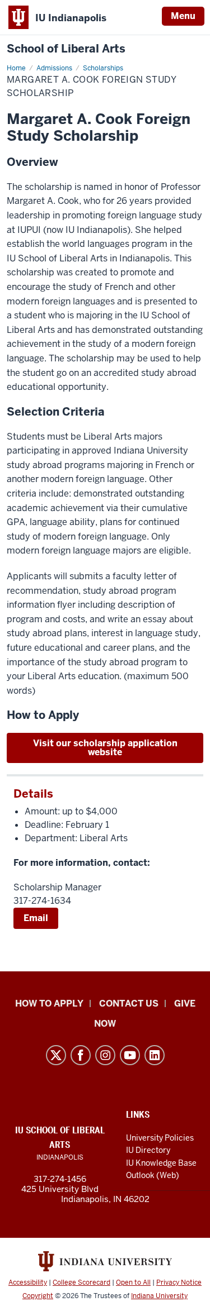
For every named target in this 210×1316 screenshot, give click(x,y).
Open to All (133, 1282)
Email (36, 918)
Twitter (56, 1055)
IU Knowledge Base (161, 1163)
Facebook (81, 1055)
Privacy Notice (179, 1282)
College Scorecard (81, 1282)
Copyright (37, 1295)
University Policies (160, 1138)
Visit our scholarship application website (105, 747)
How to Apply (49, 1003)
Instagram (105, 1055)
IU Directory (148, 1150)
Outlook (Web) (152, 1175)
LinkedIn (154, 1055)
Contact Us (128, 1003)
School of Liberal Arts (66, 48)
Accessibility (27, 1282)
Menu (183, 16)
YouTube (130, 1055)
